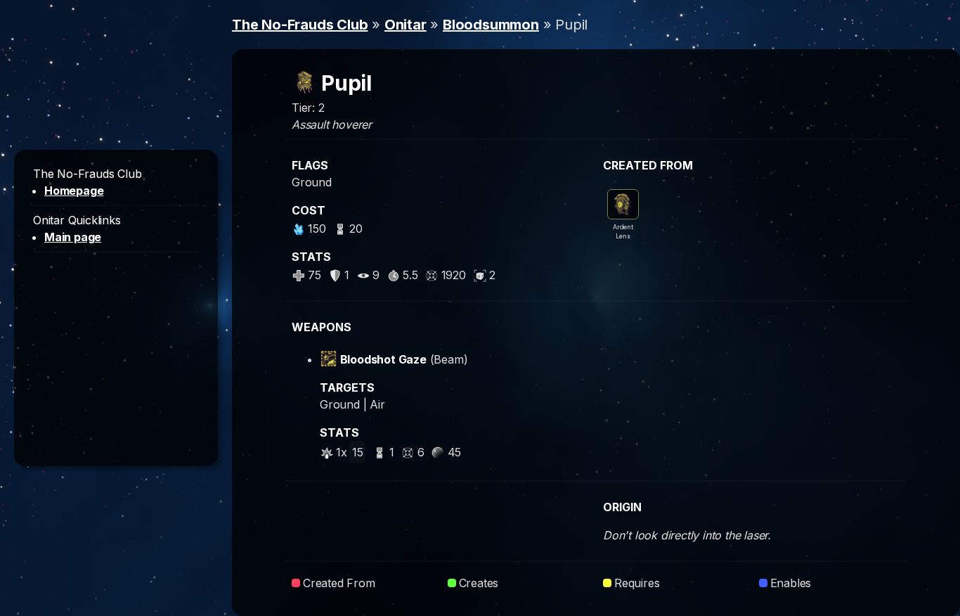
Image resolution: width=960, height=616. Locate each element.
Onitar (405, 24)
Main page (72, 237)
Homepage (73, 191)
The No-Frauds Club (300, 24)
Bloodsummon (491, 24)
